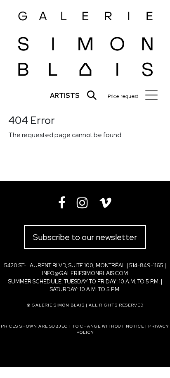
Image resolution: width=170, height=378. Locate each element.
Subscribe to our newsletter (85, 237)
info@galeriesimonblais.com (85, 273)
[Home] (85, 41)
